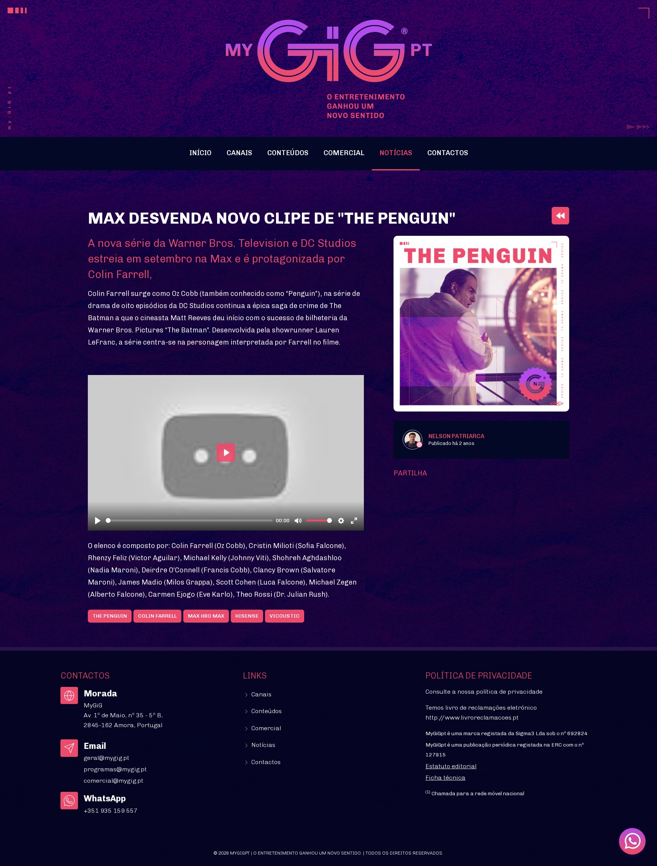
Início (200, 153)
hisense (247, 616)
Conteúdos (287, 153)
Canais (239, 153)
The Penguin (109, 616)
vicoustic (285, 616)
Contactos (447, 153)
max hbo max (206, 616)
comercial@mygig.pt (113, 780)
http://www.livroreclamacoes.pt (472, 717)
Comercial (344, 153)
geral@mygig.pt (106, 757)
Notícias (395, 153)
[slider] (189, 520)
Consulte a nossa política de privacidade (484, 691)
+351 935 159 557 (111, 810)
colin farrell (157, 616)
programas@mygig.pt (115, 769)
